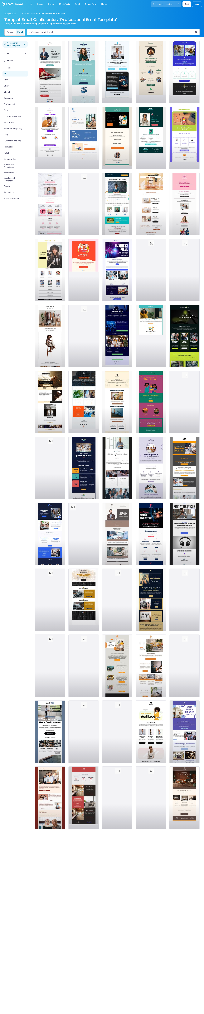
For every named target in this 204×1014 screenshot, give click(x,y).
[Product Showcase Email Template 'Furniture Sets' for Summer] (151, 666)
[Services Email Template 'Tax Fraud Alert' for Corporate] (83, 138)
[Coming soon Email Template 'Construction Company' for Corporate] (50, 666)
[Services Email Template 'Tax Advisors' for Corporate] (117, 138)
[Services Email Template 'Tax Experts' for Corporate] (50, 72)
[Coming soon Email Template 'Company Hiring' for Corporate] (83, 534)
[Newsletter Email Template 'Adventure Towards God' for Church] (117, 402)
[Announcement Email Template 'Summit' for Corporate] (151, 468)
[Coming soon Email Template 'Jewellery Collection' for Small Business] (83, 731)
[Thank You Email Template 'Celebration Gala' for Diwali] (151, 402)
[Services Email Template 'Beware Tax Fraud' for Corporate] (184, 72)
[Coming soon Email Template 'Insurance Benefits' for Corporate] (50, 534)
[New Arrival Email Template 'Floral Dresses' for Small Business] (151, 731)
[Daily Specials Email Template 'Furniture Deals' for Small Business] (184, 797)
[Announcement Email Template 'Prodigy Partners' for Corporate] (117, 600)
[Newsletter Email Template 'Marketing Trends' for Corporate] (117, 797)
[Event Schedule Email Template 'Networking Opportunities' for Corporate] (83, 468)
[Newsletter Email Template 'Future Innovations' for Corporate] (83, 402)
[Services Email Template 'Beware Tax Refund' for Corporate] (50, 138)
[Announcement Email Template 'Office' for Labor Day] (151, 336)
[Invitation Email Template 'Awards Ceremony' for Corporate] (83, 666)
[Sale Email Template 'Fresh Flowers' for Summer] (83, 336)
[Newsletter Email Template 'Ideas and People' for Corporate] (117, 336)
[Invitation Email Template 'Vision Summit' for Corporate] (184, 468)
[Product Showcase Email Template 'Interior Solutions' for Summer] (117, 666)
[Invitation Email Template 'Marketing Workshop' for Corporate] (151, 534)
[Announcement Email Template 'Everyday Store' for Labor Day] (83, 270)
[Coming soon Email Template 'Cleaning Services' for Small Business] (50, 468)
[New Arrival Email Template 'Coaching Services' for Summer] (117, 534)
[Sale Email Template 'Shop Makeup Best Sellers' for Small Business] (184, 204)
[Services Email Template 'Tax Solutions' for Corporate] (151, 72)
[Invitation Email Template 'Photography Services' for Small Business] (151, 600)
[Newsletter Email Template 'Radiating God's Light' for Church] (50, 402)
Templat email (10, 13)
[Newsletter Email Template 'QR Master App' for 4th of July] (184, 600)
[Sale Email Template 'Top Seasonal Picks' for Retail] (50, 270)
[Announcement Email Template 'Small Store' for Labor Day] (83, 204)
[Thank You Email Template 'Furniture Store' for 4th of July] (184, 666)
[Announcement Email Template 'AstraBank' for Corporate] (117, 468)
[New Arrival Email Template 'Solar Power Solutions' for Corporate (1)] (83, 797)
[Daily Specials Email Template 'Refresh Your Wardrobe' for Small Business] (50, 336)
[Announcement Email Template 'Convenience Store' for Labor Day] (184, 270)
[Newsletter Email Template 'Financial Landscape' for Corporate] (117, 270)
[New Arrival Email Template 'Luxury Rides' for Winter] (83, 600)
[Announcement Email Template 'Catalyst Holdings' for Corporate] (184, 402)
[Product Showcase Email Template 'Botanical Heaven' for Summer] (50, 600)
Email (20, 32)
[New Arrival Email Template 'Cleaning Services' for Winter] (151, 797)
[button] (26, 53)
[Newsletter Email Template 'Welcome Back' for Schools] (117, 204)
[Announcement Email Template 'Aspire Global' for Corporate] (117, 731)
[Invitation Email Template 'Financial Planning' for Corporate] (184, 731)
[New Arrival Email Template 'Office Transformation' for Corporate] (50, 731)
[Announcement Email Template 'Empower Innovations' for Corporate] (83, 72)
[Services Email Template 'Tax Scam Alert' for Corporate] (184, 138)
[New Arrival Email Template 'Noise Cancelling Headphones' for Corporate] (184, 534)
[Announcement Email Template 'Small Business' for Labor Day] (151, 270)
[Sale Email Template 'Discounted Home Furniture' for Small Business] (151, 204)
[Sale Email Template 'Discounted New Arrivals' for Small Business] (50, 204)
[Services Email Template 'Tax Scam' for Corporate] (151, 138)
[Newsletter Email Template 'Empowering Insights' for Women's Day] (50, 797)
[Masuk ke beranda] (11, 4)
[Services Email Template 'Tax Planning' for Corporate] (117, 72)
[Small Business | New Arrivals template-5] (184, 336)
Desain (10, 32)
